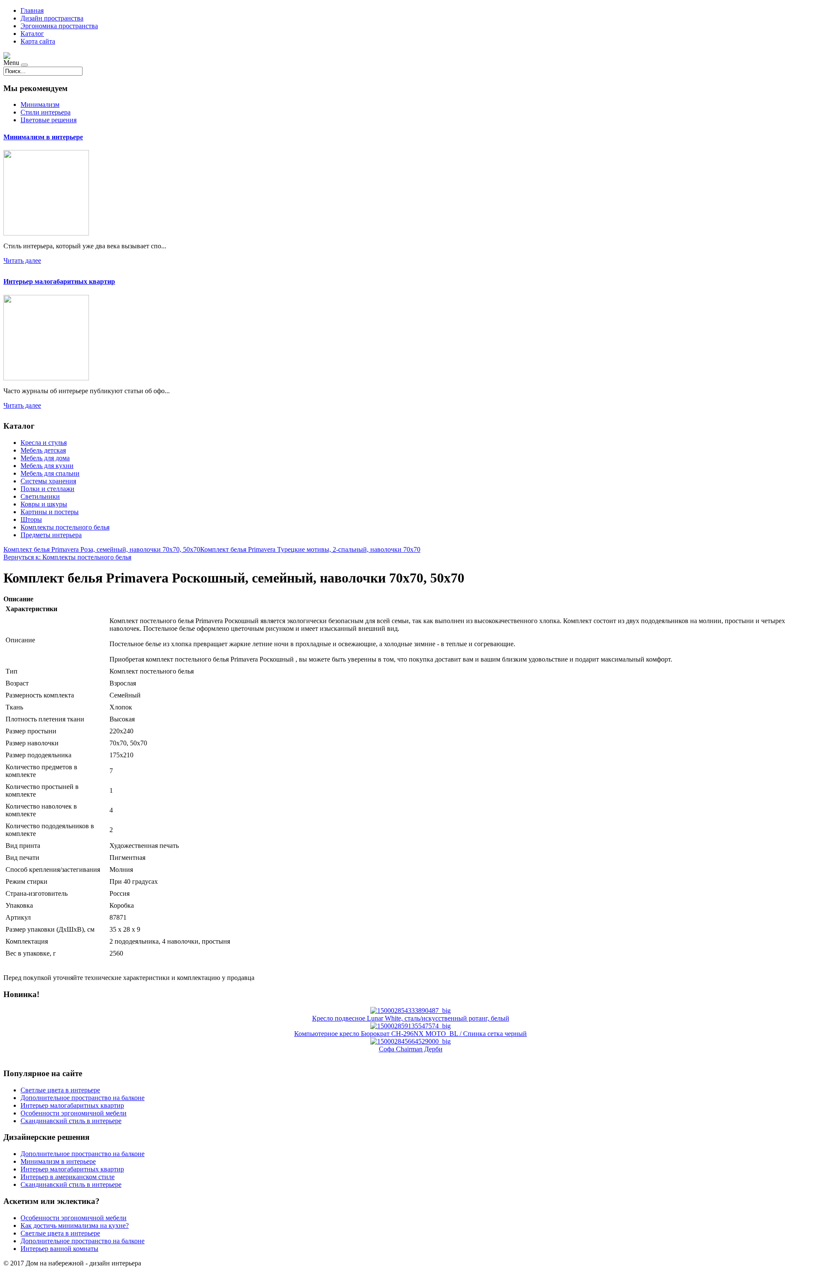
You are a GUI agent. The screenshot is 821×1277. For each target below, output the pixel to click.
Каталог (32, 33)
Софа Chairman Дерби (411, 1049)
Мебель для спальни (50, 473)
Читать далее (22, 260)
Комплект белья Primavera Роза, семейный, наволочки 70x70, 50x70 (101, 549)
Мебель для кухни (47, 465)
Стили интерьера (46, 112)
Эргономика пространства (59, 25)
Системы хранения (48, 481)
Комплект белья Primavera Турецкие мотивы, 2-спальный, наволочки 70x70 (310, 549)
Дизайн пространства (52, 18)
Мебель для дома (45, 458)
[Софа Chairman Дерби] (410, 1041)
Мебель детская (43, 450)
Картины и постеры (50, 511)
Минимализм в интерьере (43, 137)
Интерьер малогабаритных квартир (59, 281)
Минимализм (40, 104)
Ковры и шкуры (44, 504)
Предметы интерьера (51, 534)
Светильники (40, 496)
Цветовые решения (49, 120)
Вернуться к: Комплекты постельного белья (67, 557)
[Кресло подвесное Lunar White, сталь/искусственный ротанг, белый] (410, 1010)
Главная (32, 10)
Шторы (31, 519)
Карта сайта (38, 41)
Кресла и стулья (44, 442)
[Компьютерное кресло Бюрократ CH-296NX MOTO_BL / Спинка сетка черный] (410, 1026)
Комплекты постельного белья (65, 527)
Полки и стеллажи (47, 488)
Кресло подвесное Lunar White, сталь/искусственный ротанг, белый (410, 1018)
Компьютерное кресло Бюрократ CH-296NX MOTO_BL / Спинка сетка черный (410, 1033)
